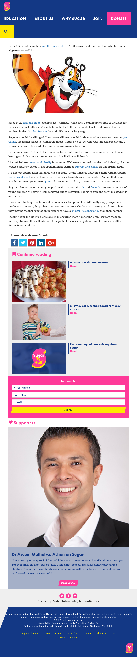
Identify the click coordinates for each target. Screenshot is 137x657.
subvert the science (86, 166)
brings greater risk (19, 177)
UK (82, 187)
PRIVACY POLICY (68, 637)
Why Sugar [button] (73, 18)
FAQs (47, 633)
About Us (101, 633)
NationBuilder (89, 601)
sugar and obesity (40, 162)
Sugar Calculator (30, 633)
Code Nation (62, 601)
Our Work (73, 633)
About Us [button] (44, 18)
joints (48, 181)
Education (15, 18)
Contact (59, 633)
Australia (96, 187)
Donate (119, 18)
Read (73, 266)
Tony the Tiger (31, 122)
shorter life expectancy (85, 211)
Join (98, 18)
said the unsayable (52, 46)
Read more (68, 582)
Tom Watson (39, 131)
